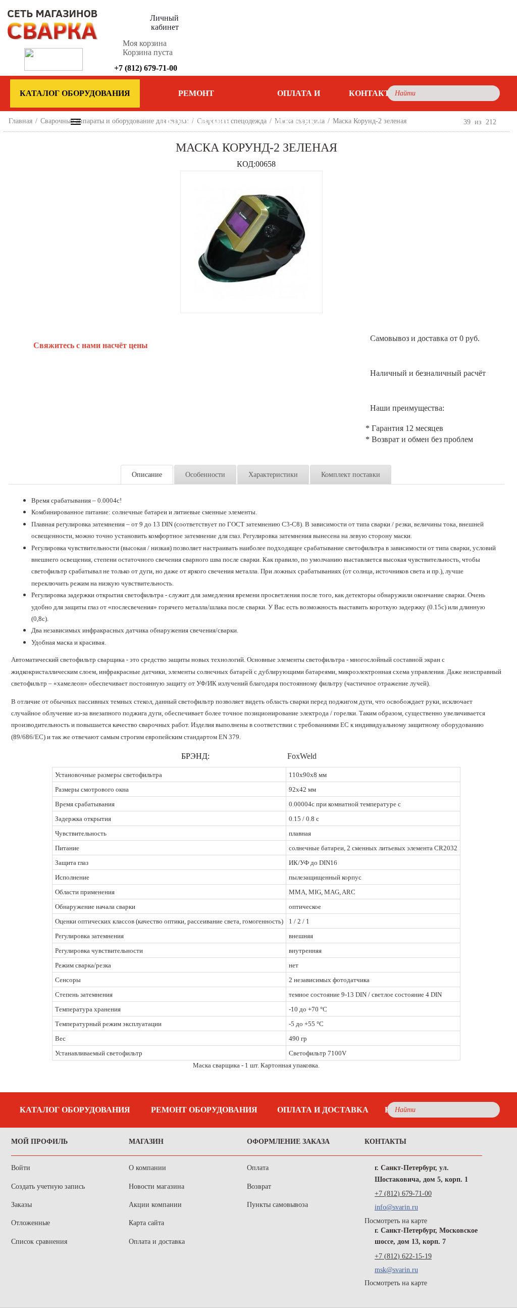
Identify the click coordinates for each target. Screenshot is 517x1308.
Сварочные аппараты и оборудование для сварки (114, 121)
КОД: (246, 164)
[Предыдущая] (454, 121)
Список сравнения (39, 1241)
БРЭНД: (195, 756)
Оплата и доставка (298, 98)
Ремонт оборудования (196, 98)
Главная (20, 121)
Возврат (259, 1186)
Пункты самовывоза (277, 1204)
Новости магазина (156, 1186)
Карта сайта (146, 1223)
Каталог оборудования (75, 1109)
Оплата (258, 1168)
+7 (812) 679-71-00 (403, 1193)
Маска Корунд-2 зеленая (369, 121)
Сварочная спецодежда (232, 121)
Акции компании (155, 1204)
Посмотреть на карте (396, 1221)
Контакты (373, 93)
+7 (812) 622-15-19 (403, 1256)
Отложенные (30, 1223)
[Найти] (489, 93)
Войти (20, 1168)
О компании (147, 1168)
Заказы (21, 1204)
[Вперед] (504, 121)
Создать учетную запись (48, 1186)
